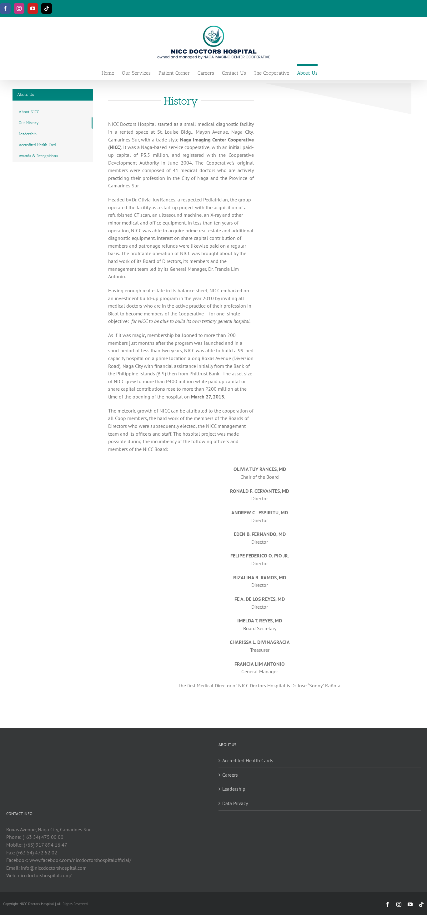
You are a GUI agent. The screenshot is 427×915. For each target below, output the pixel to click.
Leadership (233, 789)
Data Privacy (235, 803)
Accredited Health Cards (247, 760)
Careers (230, 775)
